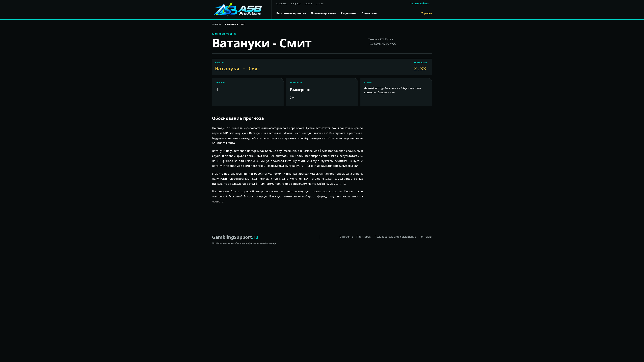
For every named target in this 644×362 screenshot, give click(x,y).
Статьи (308, 3)
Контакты (425, 236)
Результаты (348, 13)
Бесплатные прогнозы (291, 13)
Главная (216, 24)
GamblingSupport (235, 237)
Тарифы (426, 13)
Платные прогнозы (323, 13)
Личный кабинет (419, 3)
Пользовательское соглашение (395, 236)
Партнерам (363, 236)
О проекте (281, 3)
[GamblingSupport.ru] (242, 9)
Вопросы (296, 3)
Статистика (369, 13)
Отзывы (320, 3)
